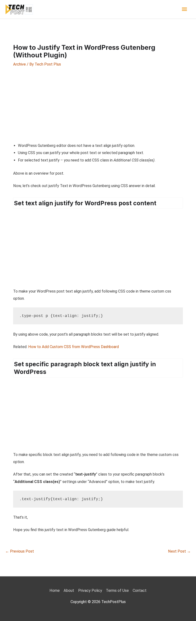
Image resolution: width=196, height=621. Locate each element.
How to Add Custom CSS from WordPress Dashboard (73, 346)
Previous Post (19, 551)
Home (54, 590)
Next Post (179, 551)
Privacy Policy (90, 590)
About (69, 590)
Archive (19, 64)
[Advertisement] (98, 104)
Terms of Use (117, 590)
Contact (140, 590)
